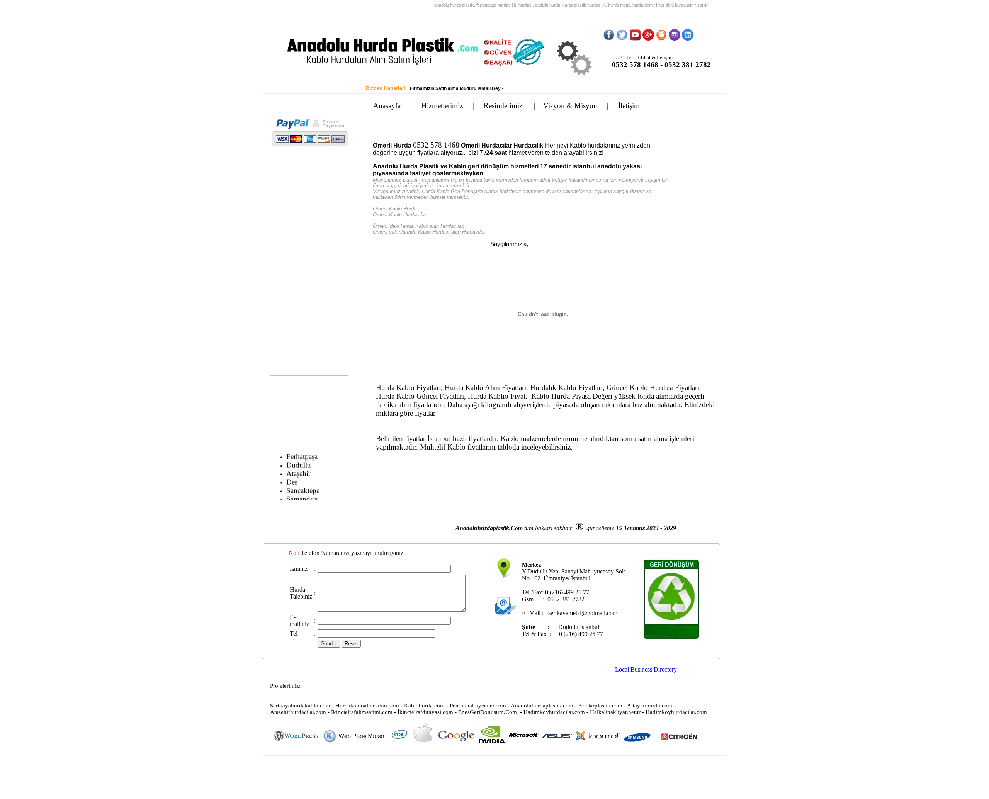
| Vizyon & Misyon (570, 106)
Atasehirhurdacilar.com (298, 712)
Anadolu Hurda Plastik (406, 166)
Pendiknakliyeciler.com (478, 705)
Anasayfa (388, 106)
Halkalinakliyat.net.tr (615, 712)
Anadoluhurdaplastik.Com (489, 528)
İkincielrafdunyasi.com (425, 712)
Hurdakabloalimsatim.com (367, 705)
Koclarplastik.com (600, 705)
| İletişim (631, 106)
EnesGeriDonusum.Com (487, 712)
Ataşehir (298, 468)
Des (291, 476)
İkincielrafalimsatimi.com (362, 712)
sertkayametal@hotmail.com (582, 613)
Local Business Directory (646, 669)
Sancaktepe (302, 485)
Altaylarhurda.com (649, 705)
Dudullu (298, 459)
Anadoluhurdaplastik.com (542, 705)
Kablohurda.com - (427, 705)
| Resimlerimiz (503, 106)
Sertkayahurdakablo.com (300, 705)
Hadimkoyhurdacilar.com (554, 712)
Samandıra (302, 493)
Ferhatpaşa (302, 451)
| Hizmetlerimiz (442, 106)
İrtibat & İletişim (653, 57)
